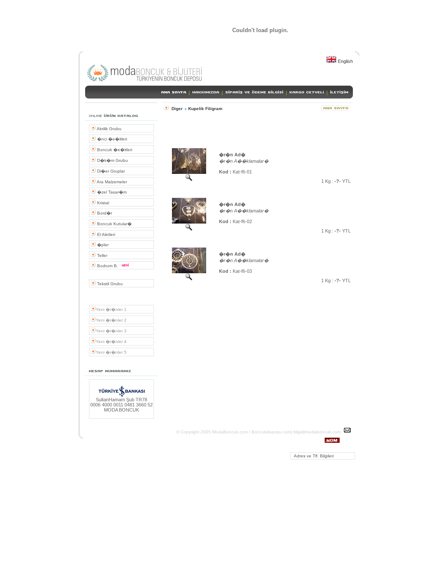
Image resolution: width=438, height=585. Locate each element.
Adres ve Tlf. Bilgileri (312, 456)
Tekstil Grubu (109, 283)
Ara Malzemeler (111, 181)
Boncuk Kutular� (114, 223)
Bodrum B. (107, 265)
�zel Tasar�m (111, 192)
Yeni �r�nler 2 (111, 320)
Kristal (102, 202)
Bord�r (104, 213)
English (345, 61)
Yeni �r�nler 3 (111, 330)
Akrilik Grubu (108, 128)
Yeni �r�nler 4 (111, 341)
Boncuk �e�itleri (114, 149)
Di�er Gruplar (110, 171)
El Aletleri (105, 234)
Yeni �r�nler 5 (111, 352)
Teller (101, 255)
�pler (102, 244)
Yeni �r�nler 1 (111, 309)
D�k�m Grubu (112, 160)
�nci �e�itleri (111, 139)
